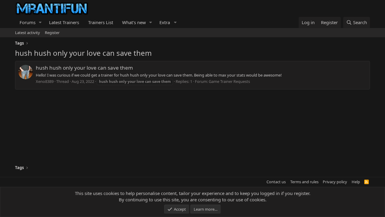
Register (52, 32)
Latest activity (27, 32)
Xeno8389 (45, 81)
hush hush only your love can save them (84, 67)
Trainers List (100, 22)
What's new (134, 22)
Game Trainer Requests (229, 81)
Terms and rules (304, 181)
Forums (27, 22)
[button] (40, 22)
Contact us (276, 181)
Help (356, 181)
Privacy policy (335, 181)
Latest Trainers (64, 22)
